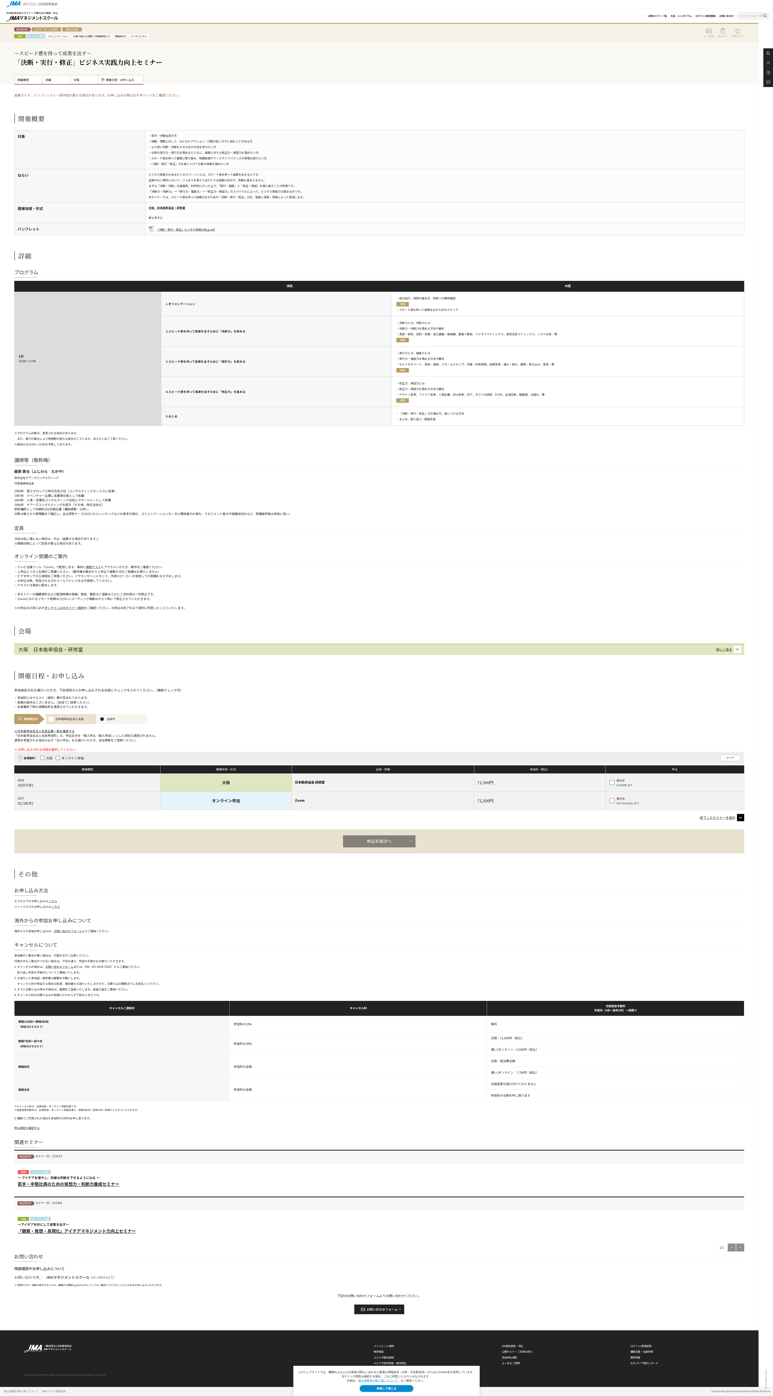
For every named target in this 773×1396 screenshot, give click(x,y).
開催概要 (23, 80)
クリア (730, 758)
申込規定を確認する (27, 1128)
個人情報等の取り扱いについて (378, 1380)
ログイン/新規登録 (705, 16)
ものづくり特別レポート (644, 1363)
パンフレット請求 (384, 1346)
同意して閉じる (386, 1388)
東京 (23, 1172)
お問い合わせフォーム (68, 931)
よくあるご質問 (511, 1363)
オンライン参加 (40, 1172)
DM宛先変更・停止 (512, 1346)
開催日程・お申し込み (120, 80)
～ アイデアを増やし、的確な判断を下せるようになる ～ (68, 1181)
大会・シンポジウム (681, 16)
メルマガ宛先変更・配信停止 (390, 1363)
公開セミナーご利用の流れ (517, 1351)
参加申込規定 (509, 1357)
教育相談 (379, 1351)
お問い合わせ (726, 16)
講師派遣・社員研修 (641, 1351)
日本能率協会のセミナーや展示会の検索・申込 (32, 13)
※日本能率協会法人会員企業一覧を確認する (44, 731)
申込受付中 (25, 1156)
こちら (53, 901)
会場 (76, 80)
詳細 (48, 80)
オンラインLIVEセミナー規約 (64, 608)
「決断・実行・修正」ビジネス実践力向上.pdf (185, 229)
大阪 (23, 1219)
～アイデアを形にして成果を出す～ (77, 1228)
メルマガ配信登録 (384, 1357)
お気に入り (738, 36)
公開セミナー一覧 (657, 16)
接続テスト (93, 567)
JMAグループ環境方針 (54, 1391)
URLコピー (722, 36)
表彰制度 (635, 1357)
